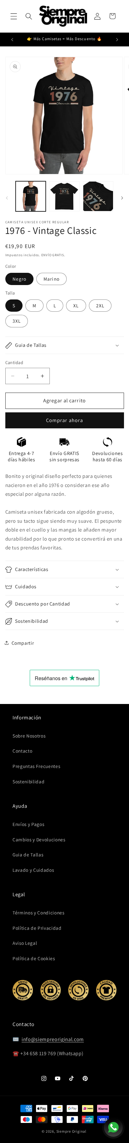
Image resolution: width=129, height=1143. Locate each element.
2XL (100, 305)
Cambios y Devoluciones (39, 839)
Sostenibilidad (28, 781)
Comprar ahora (64, 420)
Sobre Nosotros (29, 736)
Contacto (22, 751)
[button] (13, 16)
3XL (17, 321)
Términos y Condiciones (38, 912)
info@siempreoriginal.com (53, 1039)
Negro (20, 279)
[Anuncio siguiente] (117, 39)
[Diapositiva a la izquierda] (7, 198)
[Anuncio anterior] (12, 39)
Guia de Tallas (28, 854)
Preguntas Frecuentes (36, 766)
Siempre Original (71, 1131)
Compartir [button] (23, 643)
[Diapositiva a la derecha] (122, 198)
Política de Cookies (34, 958)
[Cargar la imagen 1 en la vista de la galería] (31, 196)
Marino (51, 279)
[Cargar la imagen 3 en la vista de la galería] (98, 196)
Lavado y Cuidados (33, 870)
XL (76, 305)
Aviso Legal (25, 943)
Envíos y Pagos (28, 824)
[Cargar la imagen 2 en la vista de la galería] (64, 196)
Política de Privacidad (37, 928)
